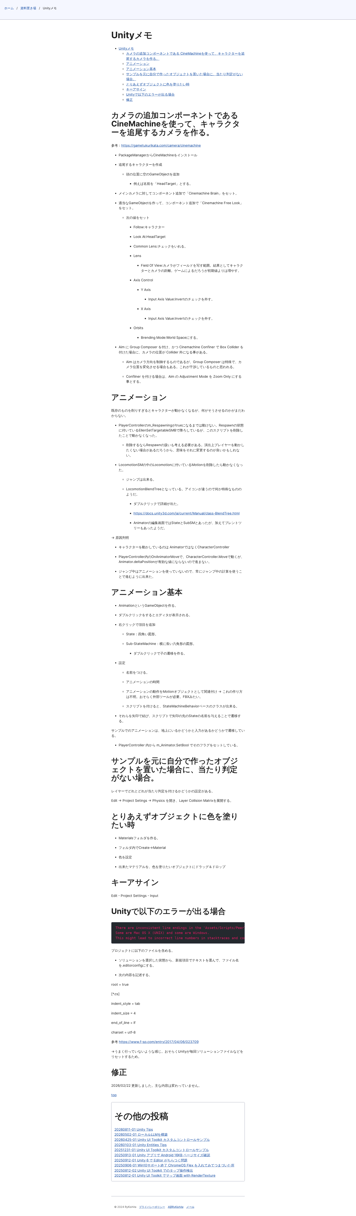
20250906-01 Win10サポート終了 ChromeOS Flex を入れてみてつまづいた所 (174, 1165)
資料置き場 (28, 8)
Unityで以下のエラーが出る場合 (150, 94)
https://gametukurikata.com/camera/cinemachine (161, 145)
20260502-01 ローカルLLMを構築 (141, 1134)
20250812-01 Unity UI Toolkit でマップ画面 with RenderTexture (164, 1175)
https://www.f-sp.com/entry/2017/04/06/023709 (159, 1042)
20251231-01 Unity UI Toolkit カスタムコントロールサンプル (161, 1150)
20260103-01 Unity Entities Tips (140, 1145)
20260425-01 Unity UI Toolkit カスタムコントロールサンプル (162, 1140)
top (114, 1095)
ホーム (9, 8)
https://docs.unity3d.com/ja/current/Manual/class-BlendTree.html (187, 513)
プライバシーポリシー (152, 1206)
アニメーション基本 (141, 69)
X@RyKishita (175, 1206)
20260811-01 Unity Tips (133, 1129)
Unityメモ (126, 48)
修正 (129, 100)
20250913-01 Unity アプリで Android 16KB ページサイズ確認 (162, 1155)
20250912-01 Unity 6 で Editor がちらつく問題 (150, 1160)
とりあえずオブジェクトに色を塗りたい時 (157, 84)
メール (190, 1206)
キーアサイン (136, 89)
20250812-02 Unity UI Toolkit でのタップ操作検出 (153, 1170)
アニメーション (137, 64)
